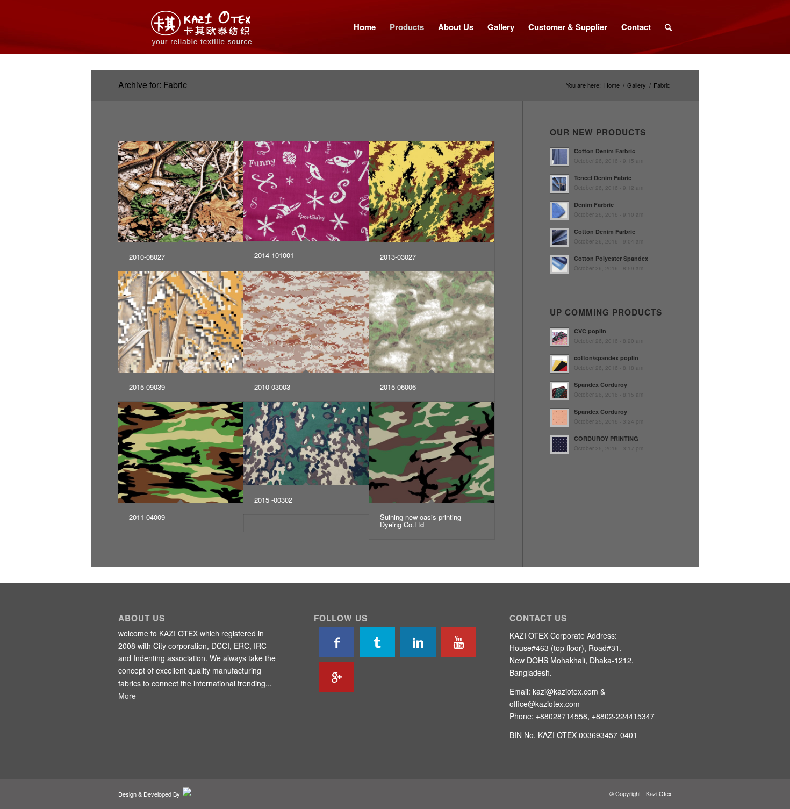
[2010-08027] (180, 191)
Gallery (636, 85)
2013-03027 (398, 257)
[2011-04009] (180, 452)
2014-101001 (274, 255)
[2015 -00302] (306, 443)
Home (612, 85)
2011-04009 (147, 517)
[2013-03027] (431, 191)
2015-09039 (147, 387)
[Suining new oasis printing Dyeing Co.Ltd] (431, 452)
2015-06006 (398, 387)
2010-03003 (272, 387)
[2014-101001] (306, 191)
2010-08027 (147, 257)
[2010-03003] (306, 322)
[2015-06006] (431, 322)
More (127, 695)
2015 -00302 (273, 500)
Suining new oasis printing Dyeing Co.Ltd (420, 520)
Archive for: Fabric (152, 84)
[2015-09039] (180, 322)
